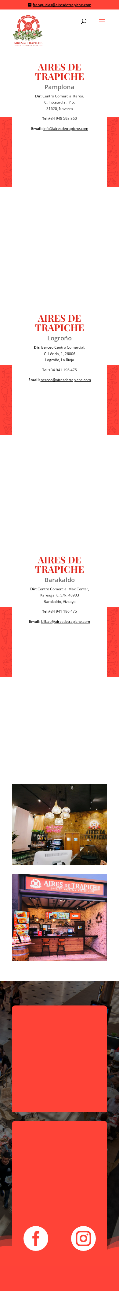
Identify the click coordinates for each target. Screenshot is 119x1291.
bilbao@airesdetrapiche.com (65, 621)
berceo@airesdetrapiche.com (66, 379)
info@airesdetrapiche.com (65, 128)
